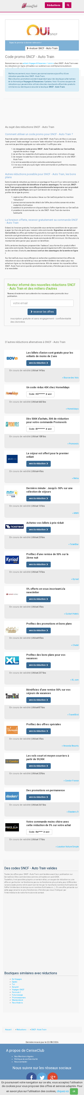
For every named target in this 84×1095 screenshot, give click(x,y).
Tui (13, 984)
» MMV (75, 513)
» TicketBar (74, 544)
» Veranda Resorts (70, 746)
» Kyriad (75, 579)
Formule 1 (16, 992)
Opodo (14, 982)
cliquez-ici (63, 1091)
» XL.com (74, 680)
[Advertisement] (42, 104)
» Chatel (75, 645)
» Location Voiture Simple (67, 847)
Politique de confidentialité (26, 1059)
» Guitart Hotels (71, 614)
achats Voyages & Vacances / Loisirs (38, 63)
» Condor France (71, 781)
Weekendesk (17, 1000)
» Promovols (73, 444)
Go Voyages (17, 979)
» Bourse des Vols (70, 378)
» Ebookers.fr (73, 812)
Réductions (53, 5)
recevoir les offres (43, 311)
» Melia (75, 478)
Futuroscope (17, 995)
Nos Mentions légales (23, 1056)
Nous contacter (20, 1062)
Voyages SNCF (18, 990)
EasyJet (15, 987)
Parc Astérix (17, 1003)
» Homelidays (72, 409)
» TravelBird (73, 715)
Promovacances (19, 998)
